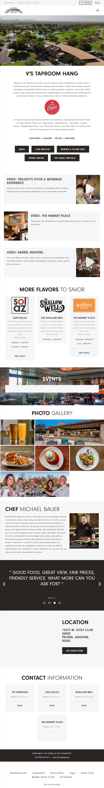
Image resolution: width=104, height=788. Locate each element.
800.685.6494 (43, 757)
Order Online (36, 158)
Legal (72, 773)
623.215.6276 (55, 697)
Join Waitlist (85, 3)
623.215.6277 (55, 727)
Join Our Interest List (61, 757)
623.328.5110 (23, 697)
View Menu (19, 356)
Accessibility (66, 777)
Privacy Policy (57, 773)
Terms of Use (87, 773)
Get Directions (74, 651)
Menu (22, 149)
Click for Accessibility (52, 784)
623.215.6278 (87, 697)
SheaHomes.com (18, 773)
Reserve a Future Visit (73, 149)
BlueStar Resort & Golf (43, 777)
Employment (39, 773)
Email (20, 705)
